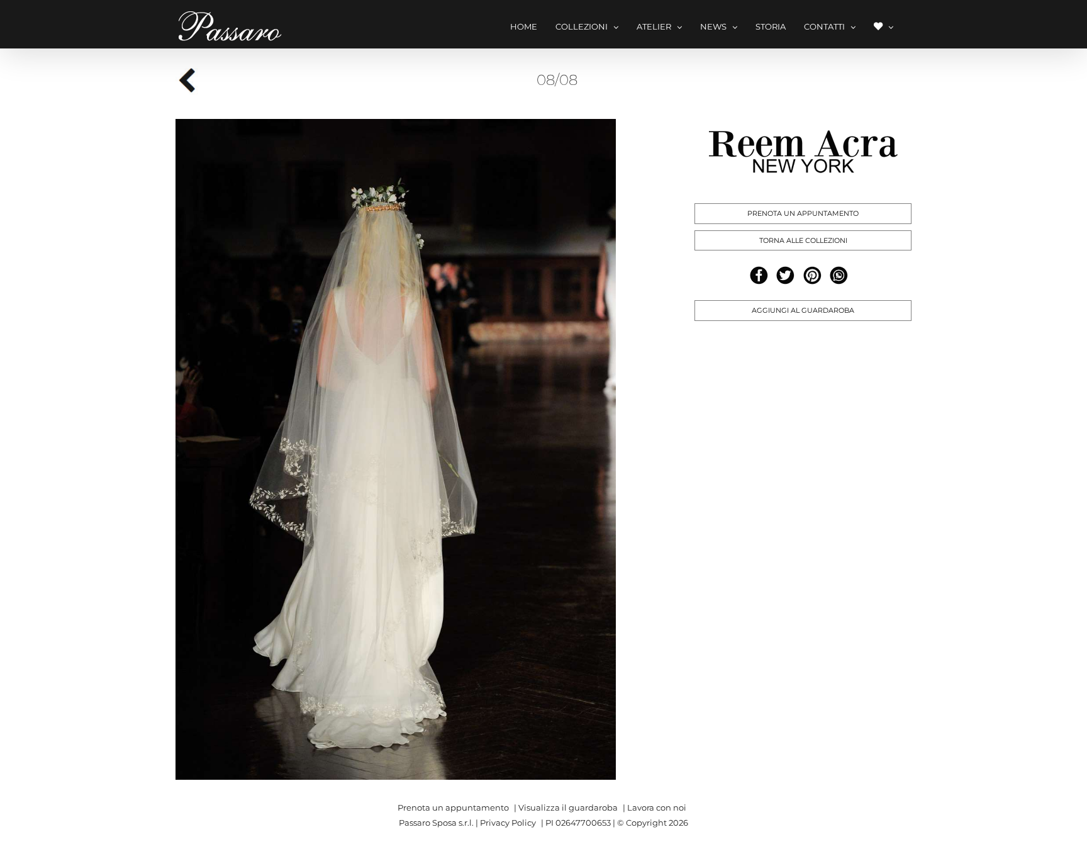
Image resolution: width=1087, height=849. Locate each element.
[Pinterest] (812, 275)
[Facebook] (759, 275)
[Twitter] (785, 275)
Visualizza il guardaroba (568, 807)
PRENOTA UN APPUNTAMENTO (803, 213)
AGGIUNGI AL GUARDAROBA (803, 310)
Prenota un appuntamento (453, 807)
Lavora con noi (656, 807)
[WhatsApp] (839, 275)
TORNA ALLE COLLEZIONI (803, 240)
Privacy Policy (508, 823)
